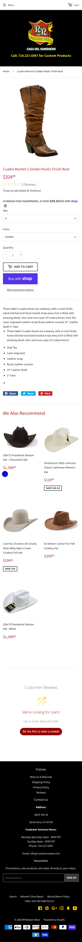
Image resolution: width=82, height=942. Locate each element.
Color (6, 229)
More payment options (20, 289)
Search (13, 896)
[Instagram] (62, 909)
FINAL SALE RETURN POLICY (39, 901)
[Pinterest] (47, 909)
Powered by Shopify (54, 919)
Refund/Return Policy (58, 896)
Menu (11, 5)
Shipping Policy (41, 782)
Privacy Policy (41, 787)
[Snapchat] (68, 909)
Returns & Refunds (41, 777)
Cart (76, 5)
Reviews (41, 792)
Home (6, 71)
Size (5, 210)
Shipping (8, 190)
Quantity (8, 247)
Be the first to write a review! (41, 731)
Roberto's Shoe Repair (32, 896)
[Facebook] (40, 909)
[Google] (54, 909)
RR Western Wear (31, 919)
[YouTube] (75, 909)
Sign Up (71, 877)
